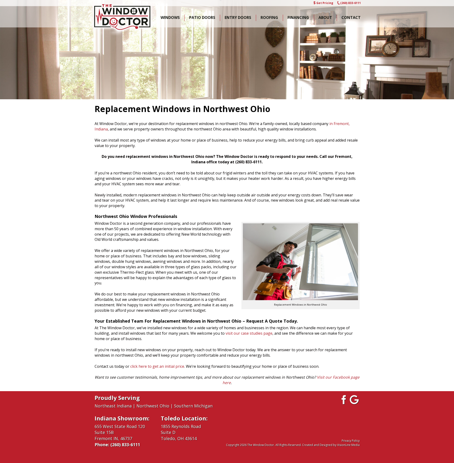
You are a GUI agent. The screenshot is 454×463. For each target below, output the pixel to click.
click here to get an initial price (157, 366)
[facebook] (343, 399)
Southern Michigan (193, 406)
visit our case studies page (249, 333)
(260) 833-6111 (350, 3)
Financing (298, 17)
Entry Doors (238, 17)
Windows (170, 17)
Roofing (269, 17)
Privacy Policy (351, 441)
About (325, 17)
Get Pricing (324, 3)
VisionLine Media (348, 445)
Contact (351, 17)
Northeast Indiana (113, 406)
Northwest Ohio (152, 406)
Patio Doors (202, 17)
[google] (354, 399)
